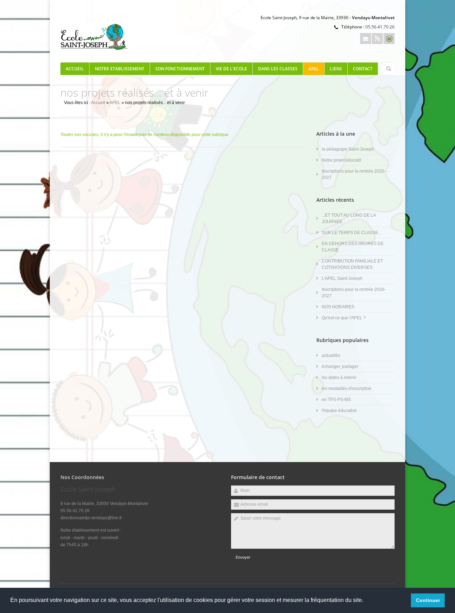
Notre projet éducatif (341, 160)
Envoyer (243, 557)
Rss (377, 38)
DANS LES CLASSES (278, 69)
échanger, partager (340, 366)
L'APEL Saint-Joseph (342, 278)
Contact (363, 69)
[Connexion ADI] (389, 38)
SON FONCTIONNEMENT (180, 69)
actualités (331, 355)
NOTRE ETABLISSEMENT (119, 69)
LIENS (336, 69)
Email (365, 38)
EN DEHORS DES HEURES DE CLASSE (353, 247)
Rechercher (388, 69)
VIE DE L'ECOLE (231, 69)
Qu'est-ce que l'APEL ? (344, 317)
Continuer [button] (428, 600)
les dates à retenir (339, 377)
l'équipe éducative (339, 410)
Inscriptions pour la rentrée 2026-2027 (354, 174)
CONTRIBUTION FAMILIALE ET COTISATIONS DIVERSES (352, 264)
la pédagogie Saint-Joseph (348, 149)
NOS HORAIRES (338, 306)
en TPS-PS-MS (336, 399)
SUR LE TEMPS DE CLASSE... (351, 232)
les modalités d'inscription (346, 388)
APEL (314, 69)
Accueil (75, 69)
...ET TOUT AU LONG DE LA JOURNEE (349, 218)
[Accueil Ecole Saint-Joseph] (94, 53)
